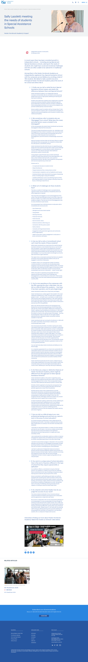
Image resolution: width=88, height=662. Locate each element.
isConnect (33, 633)
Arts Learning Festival (16, 637)
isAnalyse (33, 637)
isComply (33, 635)
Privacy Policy (14, 638)
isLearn (32, 638)
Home (5, 9)
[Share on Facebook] (26, 553)
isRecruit (33, 640)
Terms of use (14, 640)
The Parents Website (15, 635)
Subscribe (44, 615)
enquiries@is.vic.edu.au (56, 642)
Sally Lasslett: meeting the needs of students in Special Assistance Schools (24, 9)
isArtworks (33, 642)
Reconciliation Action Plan (17, 633)
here (36, 346)
